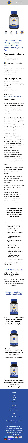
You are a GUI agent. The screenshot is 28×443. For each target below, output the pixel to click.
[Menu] (16, 2)
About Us (14, 399)
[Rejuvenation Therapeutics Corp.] (9, 2)
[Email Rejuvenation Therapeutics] (19, 416)
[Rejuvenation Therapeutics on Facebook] (9, 416)
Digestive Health (8, 96)
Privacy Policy (14, 408)
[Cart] (20, 2)
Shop (14, 395)
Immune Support (17, 96)
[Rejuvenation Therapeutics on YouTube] (12, 416)
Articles (14, 397)
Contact (14, 401)
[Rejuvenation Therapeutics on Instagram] (15, 416)
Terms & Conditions (14, 410)
